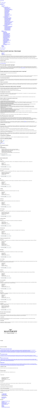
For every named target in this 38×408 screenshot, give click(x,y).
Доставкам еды (5, 42)
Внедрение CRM (5, 25)
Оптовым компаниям (6, 34)
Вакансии (3, 405)
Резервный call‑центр (7, 23)
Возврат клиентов (7, 8)
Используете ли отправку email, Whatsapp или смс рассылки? (8, 111)
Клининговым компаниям (6, 33)
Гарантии (3, 406)
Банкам (4, 43)
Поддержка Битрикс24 (7, 29)
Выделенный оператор (8, 19)
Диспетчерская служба (8, 20)
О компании (3, 5)
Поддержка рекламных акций (8, 24)
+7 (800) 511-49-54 (3, 2)
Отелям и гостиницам (6, 39)
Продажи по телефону (7, 7)
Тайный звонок (7, 15)
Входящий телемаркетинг (8, 18)
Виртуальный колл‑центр (8, 17)
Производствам (5, 32)
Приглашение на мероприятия (8, 9)
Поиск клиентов (7, 12)
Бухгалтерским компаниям (6, 35)
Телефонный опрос (7, 11)
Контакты (3, 46)
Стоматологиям (5, 41)
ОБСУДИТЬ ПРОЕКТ (3, 63)
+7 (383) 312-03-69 (4, 393)
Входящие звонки (4, 403)
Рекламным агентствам (6, 36)
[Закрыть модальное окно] (0, 369)
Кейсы (2, 45)
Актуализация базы (7, 10)
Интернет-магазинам (6, 40)
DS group (25, 121)
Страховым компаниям (6, 38)
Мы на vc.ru (3, 398)
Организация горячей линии (8, 22)
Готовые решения (4, 31)
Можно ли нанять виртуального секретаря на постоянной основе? (8, 110)
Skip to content (2, 0)
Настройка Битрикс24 (7, 27)
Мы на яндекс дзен (4, 397)
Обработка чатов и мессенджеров (9, 21)
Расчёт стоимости (2, 3)
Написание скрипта (7, 16)
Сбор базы (3, 401)
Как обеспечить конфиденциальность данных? (6, 105)
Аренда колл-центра (7, 13)
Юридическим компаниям (6, 37)
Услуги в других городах (5, 404)
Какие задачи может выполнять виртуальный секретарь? (7, 103)
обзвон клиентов (23, 67)
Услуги (3, 6)
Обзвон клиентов (7, 14)
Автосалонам (5, 44)
